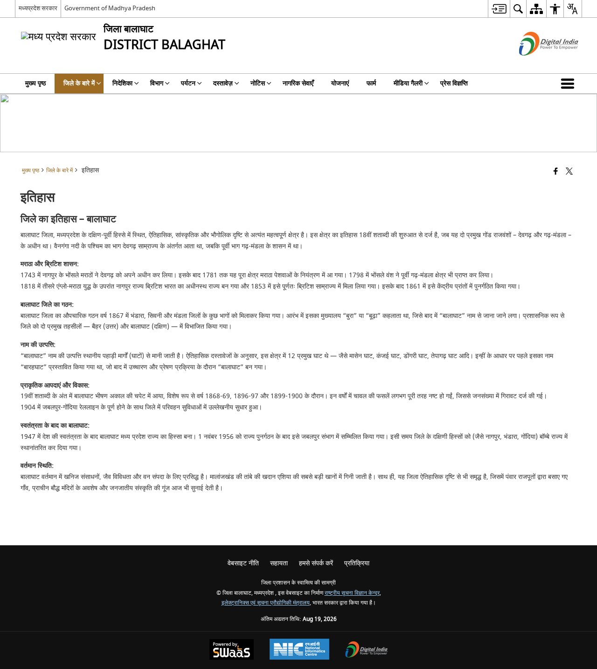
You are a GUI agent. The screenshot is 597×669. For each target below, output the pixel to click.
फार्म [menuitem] (371, 83)
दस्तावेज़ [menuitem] (223, 83)
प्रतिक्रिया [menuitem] (356, 563)
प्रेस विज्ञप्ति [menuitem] (454, 83)
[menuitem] (499, 8)
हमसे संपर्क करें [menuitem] (316, 563)
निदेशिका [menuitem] (122, 83)
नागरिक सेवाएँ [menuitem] (298, 83)
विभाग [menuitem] (156, 83)
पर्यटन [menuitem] (188, 83)
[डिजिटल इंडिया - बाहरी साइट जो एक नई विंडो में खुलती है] (537, 64)
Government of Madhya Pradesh (109, 8)
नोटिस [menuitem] (257, 83)
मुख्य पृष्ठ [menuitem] (35, 83)
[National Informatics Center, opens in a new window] (299, 650)
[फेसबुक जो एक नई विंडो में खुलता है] (556, 172)
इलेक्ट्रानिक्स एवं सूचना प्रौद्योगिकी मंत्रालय (266, 603)
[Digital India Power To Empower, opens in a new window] (366, 650)
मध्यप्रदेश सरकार (38, 8)
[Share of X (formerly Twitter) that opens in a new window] (569, 172)
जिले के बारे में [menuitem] (79, 83)
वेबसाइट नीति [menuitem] (243, 563)
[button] (569, 83)
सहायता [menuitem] (279, 563)
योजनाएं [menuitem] (340, 83)
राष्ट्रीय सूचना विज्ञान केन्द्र (352, 593)
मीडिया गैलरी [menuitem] (408, 83)
